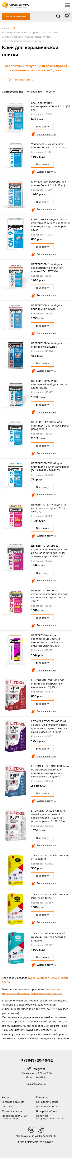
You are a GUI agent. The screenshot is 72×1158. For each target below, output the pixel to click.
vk (31, 1130)
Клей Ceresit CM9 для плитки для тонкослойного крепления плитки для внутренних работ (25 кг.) (50, 225)
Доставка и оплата (47, 1106)
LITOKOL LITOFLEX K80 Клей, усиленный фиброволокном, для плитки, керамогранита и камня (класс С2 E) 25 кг (49, 726)
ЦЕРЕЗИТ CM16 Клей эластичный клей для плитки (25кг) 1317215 (49, 384)
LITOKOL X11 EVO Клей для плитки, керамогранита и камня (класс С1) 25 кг (47, 683)
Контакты (42, 1097)
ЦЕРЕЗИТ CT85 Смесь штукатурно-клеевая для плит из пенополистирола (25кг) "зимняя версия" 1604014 (50, 551)
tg (41, 1130)
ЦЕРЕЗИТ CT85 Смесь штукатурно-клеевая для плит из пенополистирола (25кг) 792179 (50, 596)
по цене (50, 91)
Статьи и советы (12, 1111)
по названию (34, 91)
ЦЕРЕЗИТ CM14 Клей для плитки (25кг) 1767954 (46, 307)
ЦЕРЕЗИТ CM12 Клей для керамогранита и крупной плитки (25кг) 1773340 (47, 268)
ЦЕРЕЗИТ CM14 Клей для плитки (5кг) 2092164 (46, 345)
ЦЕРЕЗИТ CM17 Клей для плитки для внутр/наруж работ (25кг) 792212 (50, 425)
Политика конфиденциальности (49, 1117)
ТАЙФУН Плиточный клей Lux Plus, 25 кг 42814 (49, 896)
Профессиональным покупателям (14, 1117)
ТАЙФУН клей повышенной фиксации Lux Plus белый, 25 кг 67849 (49, 937)
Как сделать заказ (47, 1101)
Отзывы (7, 1106)
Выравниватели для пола (46, 993)
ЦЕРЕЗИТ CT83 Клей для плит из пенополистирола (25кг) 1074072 (50, 508)
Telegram (38, 1069)
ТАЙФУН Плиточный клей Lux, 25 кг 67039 (50, 857)
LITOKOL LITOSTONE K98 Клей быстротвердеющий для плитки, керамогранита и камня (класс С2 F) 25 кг (50, 771)
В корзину (42, 126)
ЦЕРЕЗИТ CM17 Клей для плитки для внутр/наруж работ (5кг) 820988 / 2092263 (50, 467)
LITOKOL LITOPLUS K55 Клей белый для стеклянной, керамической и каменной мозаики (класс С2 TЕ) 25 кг (48, 816)
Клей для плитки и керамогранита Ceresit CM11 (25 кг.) (50, 106)
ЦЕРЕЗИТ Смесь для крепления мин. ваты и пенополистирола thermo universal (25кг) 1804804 (47, 640)
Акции (6, 1097)
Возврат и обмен (46, 1111)
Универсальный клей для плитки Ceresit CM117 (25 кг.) (48, 145)
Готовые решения (13, 1101)
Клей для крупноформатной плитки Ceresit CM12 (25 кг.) (48, 183)
